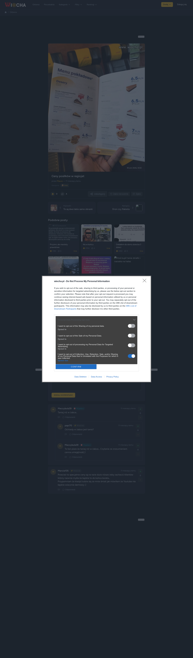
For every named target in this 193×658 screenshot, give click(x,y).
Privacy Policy (112, 377)
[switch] (131, 326)
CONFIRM (76, 367)
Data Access (96, 377)
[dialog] (96, 329)
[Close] (145, 281)
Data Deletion (80, 377)
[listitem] (96, 319)
